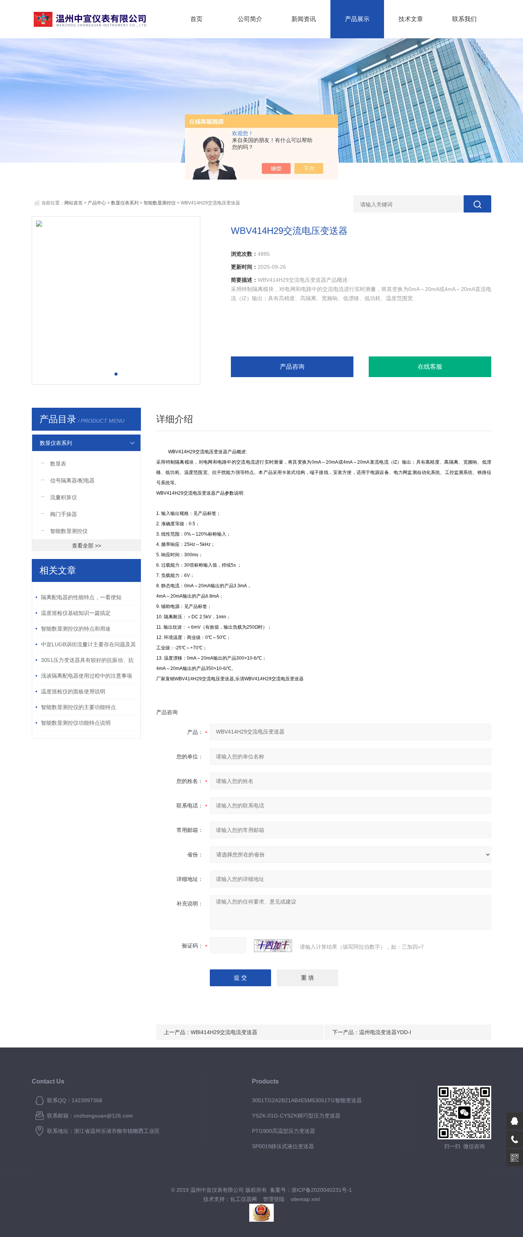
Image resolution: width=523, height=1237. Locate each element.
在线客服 (430, 366)
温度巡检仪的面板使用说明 (73, 691)
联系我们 (464, 19)
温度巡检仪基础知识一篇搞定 (76, 613)
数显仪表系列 (125, 203)
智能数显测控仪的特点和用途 (76, 629)
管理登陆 (273, 1199)
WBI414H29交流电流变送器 (224, 1032)
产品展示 (357, 19)
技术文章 (411, 19)
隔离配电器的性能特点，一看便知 (81, 597)
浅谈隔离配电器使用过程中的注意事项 (86, 676)
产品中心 (97, 203)
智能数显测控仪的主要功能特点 (78, 707)
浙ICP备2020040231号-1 (321, 1190)
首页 (196, 19)
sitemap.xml (305, 1199)
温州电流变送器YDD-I (385, 1032)
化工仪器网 (243, 1199)
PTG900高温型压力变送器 (283, 1131)
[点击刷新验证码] (273, 945)
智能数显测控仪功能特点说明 (76, 723)
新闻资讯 (303, 19)
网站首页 (73, 203)
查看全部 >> (86, 546)
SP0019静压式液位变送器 (283, 1146)
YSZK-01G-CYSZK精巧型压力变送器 (296, 1116)
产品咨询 (292, 366)
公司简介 (250, 19)
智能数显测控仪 (160, 203)
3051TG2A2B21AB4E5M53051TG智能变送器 (307, 1100)
